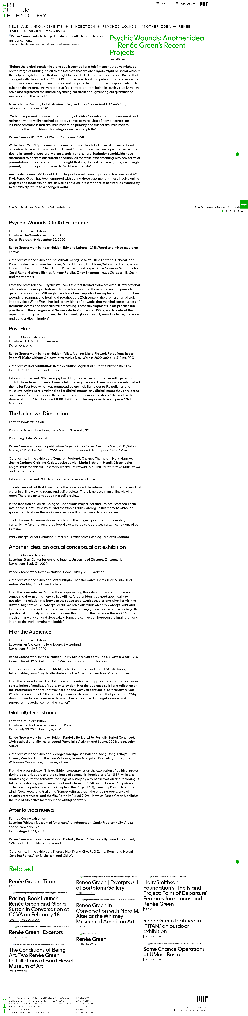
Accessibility (197, 1007)
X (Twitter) (85, 1004)
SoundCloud (84, 1012)
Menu (166, 3)
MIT (4, 1005)
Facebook (83, 998)
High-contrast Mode (193, 1010)
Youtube (82, 1007)
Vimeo (80, 1009)
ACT (4, 10)
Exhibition (118, 59)
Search (187, 3)
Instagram (83, 1001)
